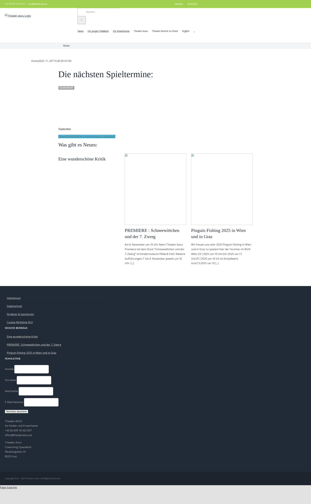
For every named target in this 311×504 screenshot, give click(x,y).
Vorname (10, 380)
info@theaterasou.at (38, 3)
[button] (194, 31)
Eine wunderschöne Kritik (82, 158)
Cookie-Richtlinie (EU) (20, 322)
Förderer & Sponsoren (20, 314)
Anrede (9, 369)
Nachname (11, 391)
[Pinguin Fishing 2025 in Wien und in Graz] (222, 189)
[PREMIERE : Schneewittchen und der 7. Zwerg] (155, 189)
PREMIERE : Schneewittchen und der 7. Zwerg (34, 344)
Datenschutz (14, 306)
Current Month (66, 88)
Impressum (14, 298)
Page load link (8, 487)
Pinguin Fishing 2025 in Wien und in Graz (31, 353)
